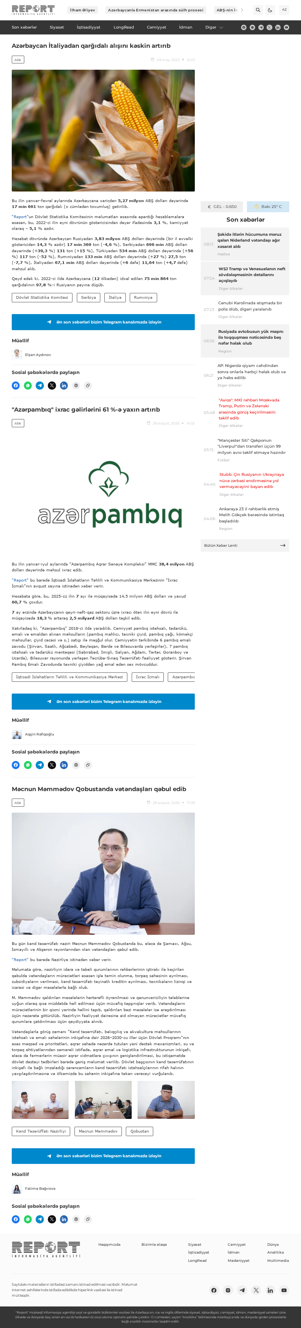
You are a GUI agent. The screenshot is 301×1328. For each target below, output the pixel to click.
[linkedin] (278, 27)
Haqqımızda (109, 1244)
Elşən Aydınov (38, 354)
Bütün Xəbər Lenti (221, 545)
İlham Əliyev (82, 10)
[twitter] (269, 27)
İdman (233, 1252)
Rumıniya (143, 297)
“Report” (20, 216)
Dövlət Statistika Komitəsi (42, 297)
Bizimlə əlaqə (154, 1244)
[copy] (88, 385)
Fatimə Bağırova (40, 1188)
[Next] (238, 10)
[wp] (28, 385)
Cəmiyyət (237, 1244)
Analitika (275, 1252)
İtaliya (115, 297)
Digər (210, 27)
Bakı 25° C (271, 206)
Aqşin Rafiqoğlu (39, 734)
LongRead (197, 1260)
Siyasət (194, 1244)
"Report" (20, 580)
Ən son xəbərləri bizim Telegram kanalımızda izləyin (108, 322)
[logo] (33, 10)
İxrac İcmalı (148, 676)
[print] (76, 385)
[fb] (244, 27)
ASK (18, 60)
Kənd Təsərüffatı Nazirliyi (41, 1131)
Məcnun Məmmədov (98, 1131)
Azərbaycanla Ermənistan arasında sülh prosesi (155, 10)
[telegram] (261, 27)
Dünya (273, 1244)
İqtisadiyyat (198, 1252)
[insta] (252, 27)
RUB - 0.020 (225, 206)
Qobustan (140, 1131)
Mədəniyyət (239, 1260)
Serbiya (88, 297)
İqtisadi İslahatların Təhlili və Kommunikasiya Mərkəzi (69, 676)
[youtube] (286, 27)
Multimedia (278, 1260)
